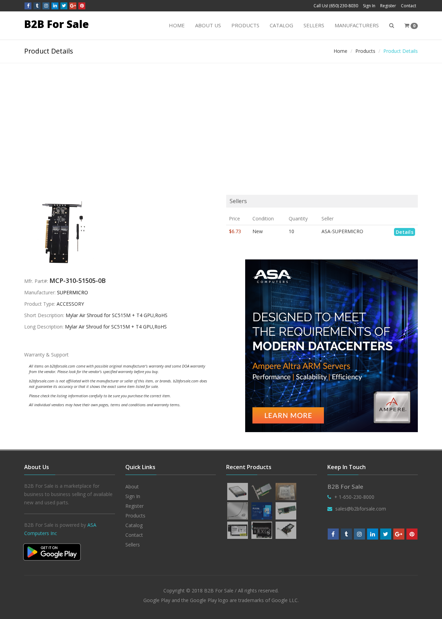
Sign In (369, 6)
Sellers (314, 25)
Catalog (281, 25)
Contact (408, 6)
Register (388, 6)
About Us (208, 25)
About (132, 486)
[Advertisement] (221, 115)
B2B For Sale (56, 24)
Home (177, 25)
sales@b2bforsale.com (360, 508)
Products (245, 25)
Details (404, 232)
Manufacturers (357, 25)
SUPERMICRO (72, 292)
